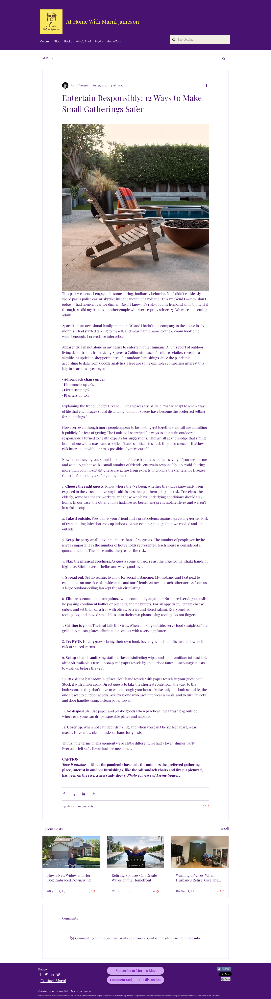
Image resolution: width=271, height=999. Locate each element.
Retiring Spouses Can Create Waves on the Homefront (134, 877)
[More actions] (206, 85)
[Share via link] (93, 794)
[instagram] (58, 974)
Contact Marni (53, 980)
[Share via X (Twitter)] (74, 794)
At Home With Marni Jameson (102, 21)
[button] (224, 58)
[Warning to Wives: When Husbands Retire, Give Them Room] (200, 852)
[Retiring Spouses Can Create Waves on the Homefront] (135, 852)
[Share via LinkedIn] (83, 794)
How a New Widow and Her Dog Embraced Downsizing (69, 877)
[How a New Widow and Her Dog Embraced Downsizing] (71, 852)
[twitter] (46, 974)
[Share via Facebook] (64, 794)
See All (224, 828)
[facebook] (40, 974)
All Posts (47, 58)
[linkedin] (52, 974)
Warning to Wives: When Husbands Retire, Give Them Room (198, 877)
